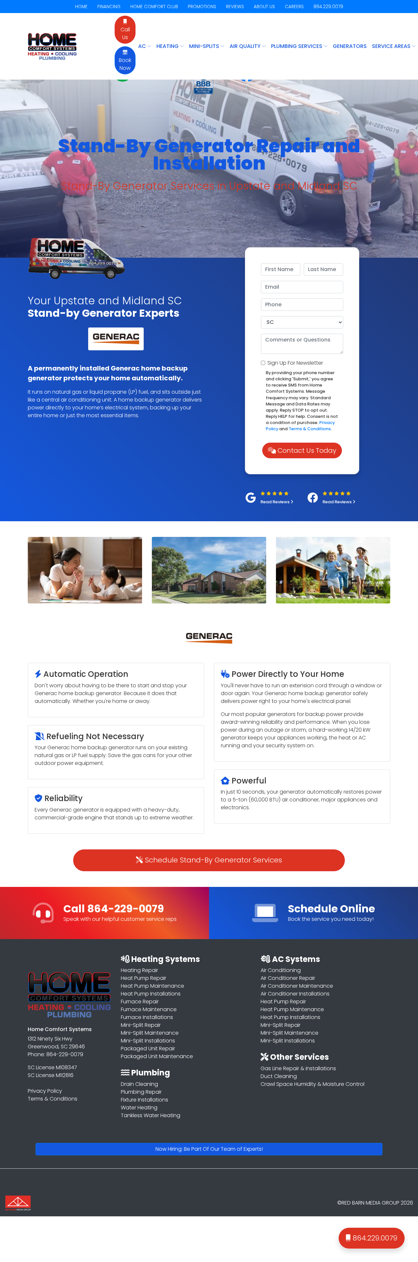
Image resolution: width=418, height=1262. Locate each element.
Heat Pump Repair (143, 978)
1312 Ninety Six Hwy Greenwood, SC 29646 (56, 1042)
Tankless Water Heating (150, 1115)
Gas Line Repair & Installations (298, 1068)
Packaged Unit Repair (148, 1048)
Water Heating (139, 1107)
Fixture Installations (144, 1099)
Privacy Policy (45, 1091)
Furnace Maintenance (149, 1009)
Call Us (125, 33)
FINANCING (109, 7)
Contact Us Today (306, 450)
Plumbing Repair (141, 1092)
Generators (350, 46)
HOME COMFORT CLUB (154, 7)
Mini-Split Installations (148, 1040)
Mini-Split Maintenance (150, 1033)
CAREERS (294, 7)
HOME (81, 7)
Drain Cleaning (139, 1084)
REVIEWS (235, 7)
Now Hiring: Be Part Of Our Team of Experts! (209, 1149)
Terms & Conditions (310, 429)
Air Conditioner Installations (295, 993)
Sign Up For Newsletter (295, 363)
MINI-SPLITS (204, 46)
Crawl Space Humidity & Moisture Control (312, 1084)
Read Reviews (276, 502)
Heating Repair (139, 970)
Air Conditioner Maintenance (297, 986)
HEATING (168, 46)
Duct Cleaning (279, 1076)
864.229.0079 (328, 7)
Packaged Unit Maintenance (157, 1056)
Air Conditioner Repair (288, 978)
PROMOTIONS (202, 7)
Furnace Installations (147, 1017)
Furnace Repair (140, 1001)
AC (142, 46)
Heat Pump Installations (151, 993)
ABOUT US (264, 7)
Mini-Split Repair (141, 1025)
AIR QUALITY (246, 46)
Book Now (125, 64)
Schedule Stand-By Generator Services (212, 860)
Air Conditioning (281, 970)
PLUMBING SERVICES (297, 46)
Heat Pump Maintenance (152, 986)
